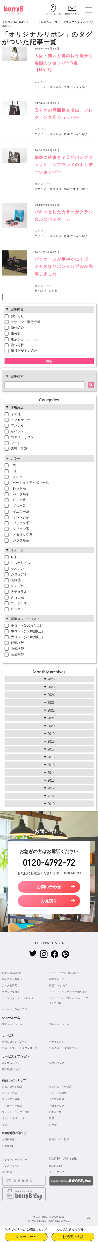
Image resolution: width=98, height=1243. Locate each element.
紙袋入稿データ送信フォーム (65, 1048)
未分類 (53, 290)
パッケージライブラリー (16, 1009)
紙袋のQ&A (55, 1165)
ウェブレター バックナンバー (18, 998)
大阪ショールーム (59, 1024)
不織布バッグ (56, 1105)
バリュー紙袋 (9, 1093)
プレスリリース (11, 1165)
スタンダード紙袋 (12, 1086)
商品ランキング (58, 985)
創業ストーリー (58, 979)
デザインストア (58, 1041)
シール (53, 1124)
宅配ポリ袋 (55, 1112)
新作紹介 (41, 290)
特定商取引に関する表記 (63, 1158)
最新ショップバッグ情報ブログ (60, 22)
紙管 (51, 1118)
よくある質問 (9, 985)
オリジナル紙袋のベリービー (20, 22)
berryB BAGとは (11, 972)
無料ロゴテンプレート (14, 1041)
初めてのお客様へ (12, 979)
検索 (49, 361)
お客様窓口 (8, 1146)
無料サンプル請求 (59, 1139)
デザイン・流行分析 (48, 87)
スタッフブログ (11, 992)
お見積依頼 (8, 1139)
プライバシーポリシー (14, 1159)
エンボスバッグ (11, 1062)
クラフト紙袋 (56, 1099)
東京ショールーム (12, 1024)
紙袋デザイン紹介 (76, 87)
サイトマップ (56, 1172)
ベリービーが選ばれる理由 (64, 972)
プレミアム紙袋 (11, 1099)
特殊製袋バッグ (11, 1069)
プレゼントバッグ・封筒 (16, 1112)
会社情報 (7, 1172)
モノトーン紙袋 (58, 1093)
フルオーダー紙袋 (12, 1105)
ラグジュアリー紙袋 (60, 1086)
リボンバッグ (56, 1062)
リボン (6, 1124)
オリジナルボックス (13, 1118)
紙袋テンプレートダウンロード (19, 1048)
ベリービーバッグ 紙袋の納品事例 (68, 992)
